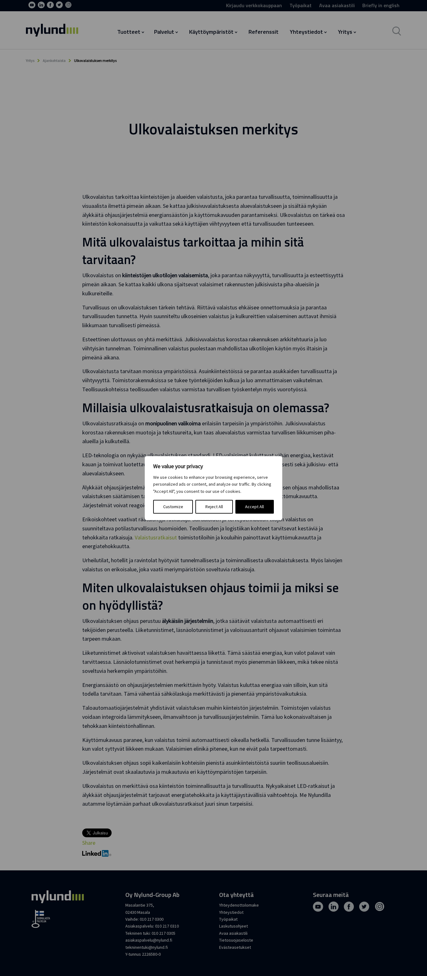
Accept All (254, 506)
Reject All (214, 506)
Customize (173, 506)
